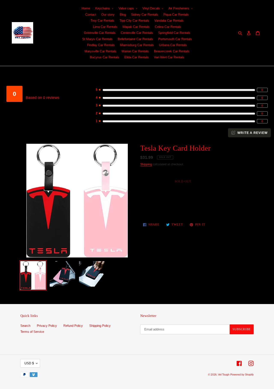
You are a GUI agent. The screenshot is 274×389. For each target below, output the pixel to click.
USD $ (29, 363)
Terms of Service (32, 331)
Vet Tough (223, 374)
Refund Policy (73, 325)
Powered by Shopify (242, 374)
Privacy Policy (47, 325)
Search (25, 325)
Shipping (146, 164)
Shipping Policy (100, 325)
